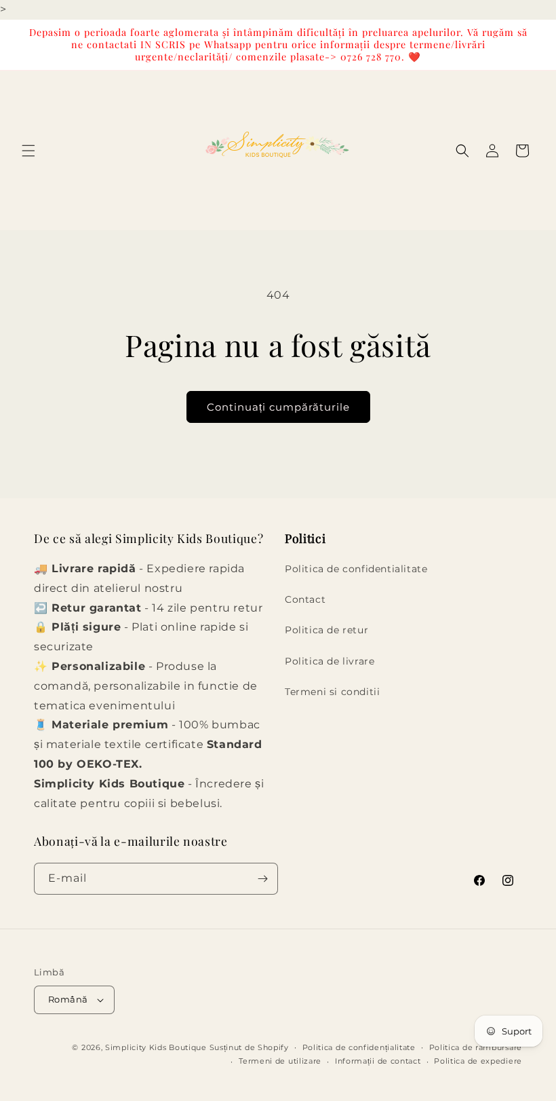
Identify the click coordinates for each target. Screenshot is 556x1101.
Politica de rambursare (475, 1047)
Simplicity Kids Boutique (156, 1047)
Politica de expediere (478, 1061)
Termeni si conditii (332, 692)
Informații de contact (378, 1061)
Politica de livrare (329, 661)
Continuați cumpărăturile (278, 406)
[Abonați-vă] (262, 879)
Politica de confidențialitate (359, 1047)
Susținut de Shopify (249, 1047)
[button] (28, 151)
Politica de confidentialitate (356, 569)
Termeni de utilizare (280, 1061)
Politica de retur (326, 630)
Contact (305, 599)
